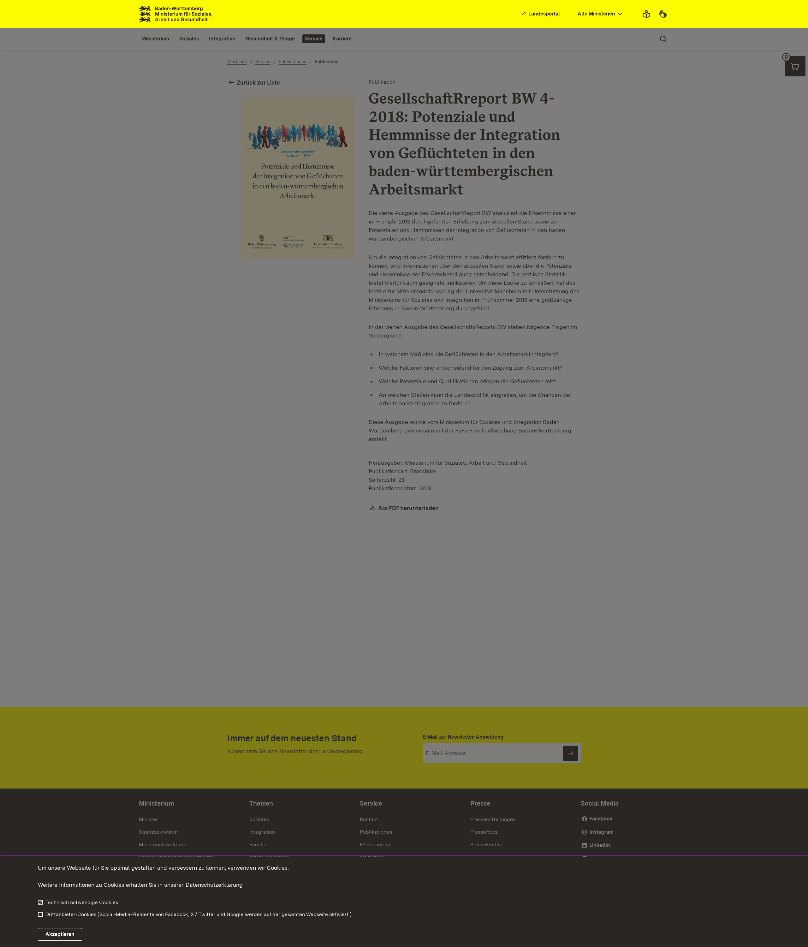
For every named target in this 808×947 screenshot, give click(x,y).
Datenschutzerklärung (214, 884)
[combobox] (600, 14)
